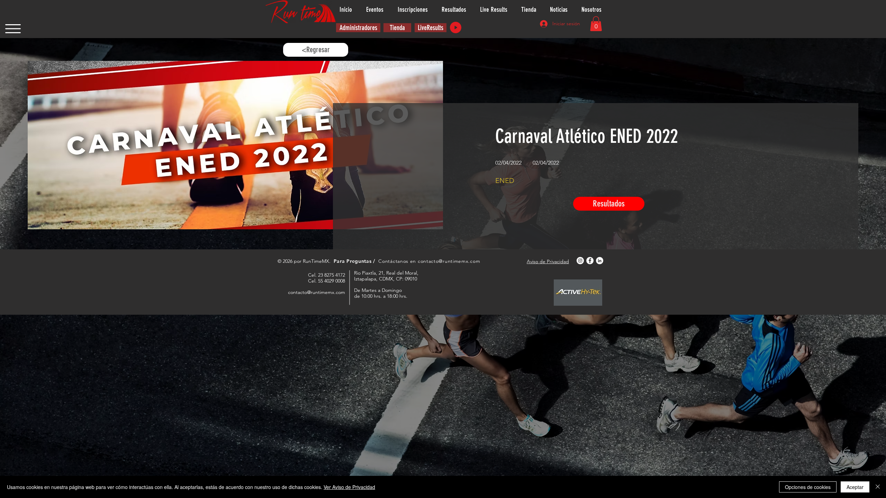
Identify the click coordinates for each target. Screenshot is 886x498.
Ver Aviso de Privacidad (349, 486)
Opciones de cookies (808, 486)
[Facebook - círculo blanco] (590, 260)
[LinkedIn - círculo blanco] (599, 260)
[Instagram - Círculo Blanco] (580, 260)
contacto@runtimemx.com (449, 261)
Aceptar (855, 486)
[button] (13, 28)
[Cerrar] (878, 486)
